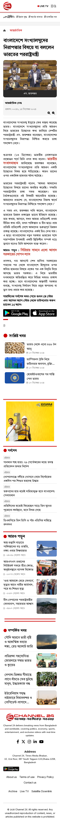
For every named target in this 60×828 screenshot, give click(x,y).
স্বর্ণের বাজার (36, 17)
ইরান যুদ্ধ (23, 17)
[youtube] (41, 742)
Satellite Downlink (41, 791)
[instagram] (29, 742)
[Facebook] (18, 742)
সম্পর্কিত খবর (17, 630)
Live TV (24, 791)
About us (11, 777)
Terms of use (27, 777)
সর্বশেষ (12, 450)
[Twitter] (23, 742)
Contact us (30, 782)
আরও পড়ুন (16, 537)
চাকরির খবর (52, 17)
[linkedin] (35, 742)
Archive (12, 791)
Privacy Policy (45, 777)
